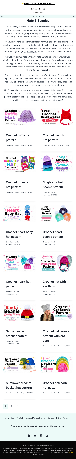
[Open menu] (1, 16)
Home (6, 418)
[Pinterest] (39, 16)
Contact (51, 418)
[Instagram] (36, 16)
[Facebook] (33, 16)
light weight (31, 51)
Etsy (13, 418)
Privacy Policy (62, 418)
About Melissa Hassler (36, 418)
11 (30, 406)
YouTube (20, 418)
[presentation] (19, 119)
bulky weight (37, 45)
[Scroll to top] (71, 439)
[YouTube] (42, 16)
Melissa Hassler (13, 145)
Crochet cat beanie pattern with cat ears (56, 335)
